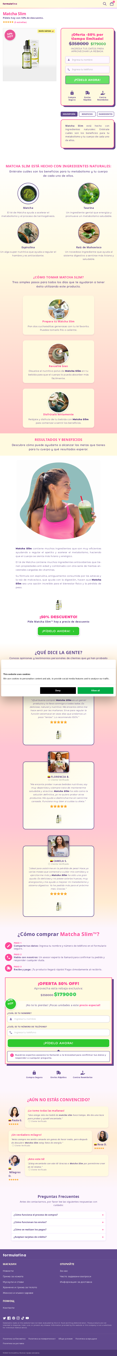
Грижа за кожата (13, 1276)
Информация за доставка (76, 1282)
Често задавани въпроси (75, 1276)
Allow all (95, 690)
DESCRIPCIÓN (69, 114)
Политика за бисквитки (14, 1338)
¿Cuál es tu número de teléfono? (27, 1026)
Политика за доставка (13, 1343)
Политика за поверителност (42, 1338)
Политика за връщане (86, 1338)
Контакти (9, 1307)
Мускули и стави (13, 1282)
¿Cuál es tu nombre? (19, 1013)
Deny (57, 690)
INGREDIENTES (105, 114)
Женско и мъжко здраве (18, 1293)
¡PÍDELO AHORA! (87, 80)
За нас (64, 1271)
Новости (8, 1271)
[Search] (104, 3)
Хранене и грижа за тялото (20, 1287)
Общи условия (65, 1338)
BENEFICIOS (87, 114)
